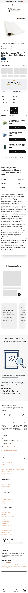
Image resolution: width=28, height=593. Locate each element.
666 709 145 (16, 5)
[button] (13, 458)
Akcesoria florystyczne (15, 15)
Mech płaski (4, 519)
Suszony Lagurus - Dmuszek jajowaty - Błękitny (15, 133)
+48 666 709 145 (9, 391)
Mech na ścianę (5, 532)
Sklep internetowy (13, 585)
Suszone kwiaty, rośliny (7, 525)
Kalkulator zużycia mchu (7, 499)
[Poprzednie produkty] (22, 299)
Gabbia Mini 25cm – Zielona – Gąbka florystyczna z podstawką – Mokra (17, 145)
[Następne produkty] (24, 299)
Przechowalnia (5, 488)
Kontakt (3, 464)
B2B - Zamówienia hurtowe (8, 504)
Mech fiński (4, 514)
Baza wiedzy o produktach (8, 467)
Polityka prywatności (6, 497)
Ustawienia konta (5, 486)
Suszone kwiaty (5, 523)
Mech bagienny (5, 521)
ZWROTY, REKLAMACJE (6, 462)
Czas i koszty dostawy (6, 471)
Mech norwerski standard (7, 528)
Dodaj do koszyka (15, 110)
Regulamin (4, 476)
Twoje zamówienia (6, 484)
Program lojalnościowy (7, 473)
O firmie (3, 501)
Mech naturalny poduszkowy (8, 530)
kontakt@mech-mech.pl (10, 450)
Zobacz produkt (19, 294)
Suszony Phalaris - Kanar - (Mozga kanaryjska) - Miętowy (17, 121)
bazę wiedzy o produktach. (10, 377)
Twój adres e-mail (6, 560)
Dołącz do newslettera (8, 562)
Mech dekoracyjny (6, 512)
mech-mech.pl (4, 15)
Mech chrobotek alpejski (7, 516)
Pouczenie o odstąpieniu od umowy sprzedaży (13, 469)
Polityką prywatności (11, 567)
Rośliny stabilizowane (6, 534)
